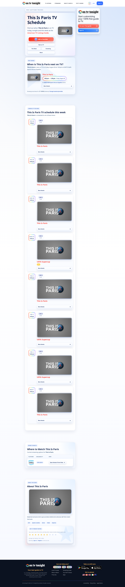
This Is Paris (47, 74)
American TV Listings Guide (38, 33)
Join (94, 3)
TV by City (54, 574)
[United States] (83, 575)
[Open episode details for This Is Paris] (54, 134)
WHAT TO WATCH (68, 3)
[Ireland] (92, 575)
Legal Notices (100, 583)
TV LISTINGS (48, 3)
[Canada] (86, 575)
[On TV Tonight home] (88, 11)
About (69, 567)
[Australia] (95, 575)
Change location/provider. (56, 91)
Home (27, 9)
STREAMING (58, 3)
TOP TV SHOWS (79, 3)
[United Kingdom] (89, 575)
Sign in (100, 3)
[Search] (89, 3)
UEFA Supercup (43, 262)
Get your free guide (85, 26)
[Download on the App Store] (96, 568)
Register (40, 540)
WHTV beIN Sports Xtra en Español (53, 82)
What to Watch (55, 572)
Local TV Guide (33, 9)
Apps (64, 574)
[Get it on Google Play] (84, 568)
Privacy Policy (93, 583)
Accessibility (86, 583)
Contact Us (57, 567)
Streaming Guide (67, 570)
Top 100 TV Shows (67, 572)
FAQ (64, 567)
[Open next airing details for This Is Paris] (34, 77)
